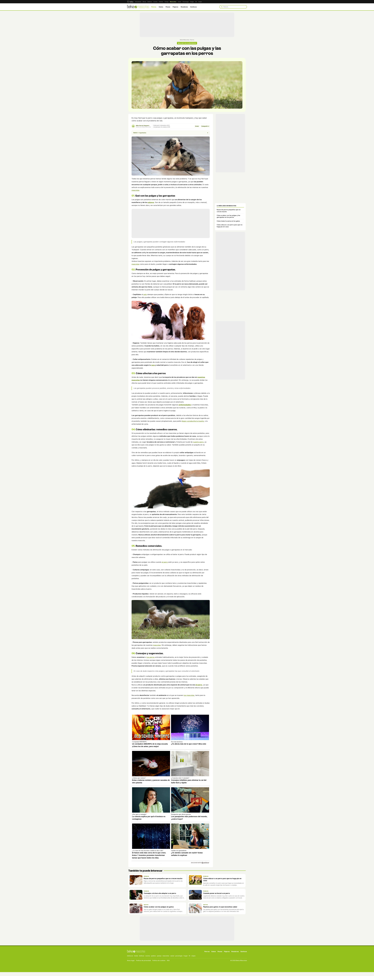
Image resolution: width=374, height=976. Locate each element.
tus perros (151, 657)
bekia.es (130, 956)
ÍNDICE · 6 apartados (170, 132)
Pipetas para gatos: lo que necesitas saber (220, 907)
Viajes (200, 1)
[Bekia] (130, 2)
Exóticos (193, 7)
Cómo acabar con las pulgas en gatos (159, 907)
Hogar (192, 1)
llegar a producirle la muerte (193, 421)
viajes (193, 956)
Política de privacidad (143, 960)
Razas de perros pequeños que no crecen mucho (163, 878)
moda (136, 956)
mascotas (135, 190)
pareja (159, 956)
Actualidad (138, 1)
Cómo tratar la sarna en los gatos (228, 221)
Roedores (184, 7)
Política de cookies (158, 960)
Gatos (161, 7)
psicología (178, 956)
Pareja (166, 1)
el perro (165, 562)
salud (172, 956)
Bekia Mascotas (184, 40)
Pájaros (175, 7)
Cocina (155, 1)
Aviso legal (131, 960)
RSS (168, 960)
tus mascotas (189, 695)
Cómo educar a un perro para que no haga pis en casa (222, 879)
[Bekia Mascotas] (138, 7)
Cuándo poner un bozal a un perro (216, 893)
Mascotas (173, 1)
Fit (196, 1)
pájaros (151, 202)
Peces (168, 7)
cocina (147, 956)
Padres (161, 1)
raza (153, 365)
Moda (144, 1)
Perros (153, 7)
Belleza (150, 1)
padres (153, 956)
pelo (145, 294)
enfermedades (185, 405)
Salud (179, 1)
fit (189, 956)
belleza (141, 956)
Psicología (186, 1)
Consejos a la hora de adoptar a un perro (160, 893)
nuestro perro (198, 442)
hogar (186, 956)
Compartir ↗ (205, 126)
